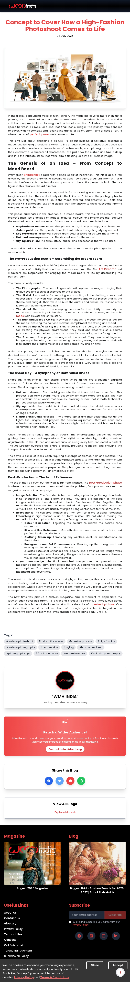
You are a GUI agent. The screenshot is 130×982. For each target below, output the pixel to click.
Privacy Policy (24, 977)
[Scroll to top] (120, 972)
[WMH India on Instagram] (91, 936)
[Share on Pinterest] (70, 781)
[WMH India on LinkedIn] (116, 936)
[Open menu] (121, 6)
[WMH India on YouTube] (104, 936)
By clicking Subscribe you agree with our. (96, 923)
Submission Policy (16, 956)
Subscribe (115, 915)
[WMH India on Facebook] (79, 936)
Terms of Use (13, 934)
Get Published (13, 945)
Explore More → (65, 812)
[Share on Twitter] (60, 781)
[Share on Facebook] (49, 781)
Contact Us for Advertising (65, 749)
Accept (118, 965)
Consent (10, 940)
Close (95, 965)
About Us (10, 913)
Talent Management (18, 951)
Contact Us (12, 918)
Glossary (10, 923)
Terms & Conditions (54, 977)
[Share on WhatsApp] (81, 781)
